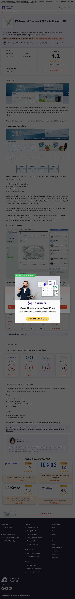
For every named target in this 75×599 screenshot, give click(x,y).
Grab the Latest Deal (37, 319)
